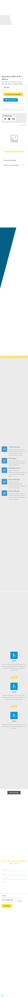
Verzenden (7, 906)
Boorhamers (6, 82)
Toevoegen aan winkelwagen (13, 94)
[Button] (5, 119)
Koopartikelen (17, 84)
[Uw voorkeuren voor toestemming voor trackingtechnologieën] (2, 995)
